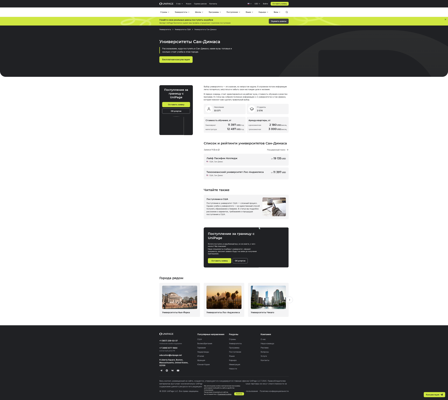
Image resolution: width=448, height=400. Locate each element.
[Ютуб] (178, 370)
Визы (276, 12)
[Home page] (166, 4)
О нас (178, 4)
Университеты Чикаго (262, 312)
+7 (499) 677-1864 (168, 348)
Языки (248, 12)
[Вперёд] (289, 300)
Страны (163, 12)
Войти (265, 4)
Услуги (188, 4)
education (170, 355)
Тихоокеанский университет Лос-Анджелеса (235, 172)
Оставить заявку (279, 4)
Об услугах (176, 111)
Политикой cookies (224, 394)
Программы (214, 12)
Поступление (232, 12)
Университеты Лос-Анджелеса (223, 312)
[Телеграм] (161, 370)
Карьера (262, 12)
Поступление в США (217, 199)
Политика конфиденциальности (274, 391)
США (211, 162)
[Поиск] (287, 12)
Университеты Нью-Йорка (176, 312)
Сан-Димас (218, 162)
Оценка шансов (200, 4)
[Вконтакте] (172, 370)
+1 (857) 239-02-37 (168, 341)
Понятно (239, 394)
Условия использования (247, 391)
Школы (198, 12)
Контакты (213, 4)
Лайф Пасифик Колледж (221, 158)
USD (256, 4)
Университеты (181, 12)
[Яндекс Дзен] (167, 370)
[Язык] (250, 3)
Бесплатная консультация (176, 59)
